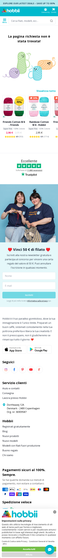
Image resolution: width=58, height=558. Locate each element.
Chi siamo (7, 455)
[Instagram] (6, 369)
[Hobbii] (11, 10)
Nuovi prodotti (10, 436)
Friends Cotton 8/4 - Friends (14, 123)
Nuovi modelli (10, 440)
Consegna (8, 393)
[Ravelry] (39, 369)
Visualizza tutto (46, 91)
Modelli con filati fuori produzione (21, 445)
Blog (5, 431)
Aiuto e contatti (10, 388)
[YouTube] (31, 369)
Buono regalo (10, 450)
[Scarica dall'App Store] (14, 349)
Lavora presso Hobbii (14, 398)
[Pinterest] (22, 369)
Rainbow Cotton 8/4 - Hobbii (39, 123)
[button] (53, 10)
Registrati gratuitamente (16, 426)
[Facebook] (14, 369)
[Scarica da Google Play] (39, 349)
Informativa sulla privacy (37, 301)
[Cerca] (51, 21)
